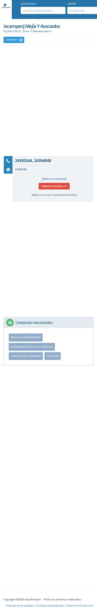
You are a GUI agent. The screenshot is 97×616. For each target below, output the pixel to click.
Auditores (52, 356)
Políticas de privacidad (19, 605)
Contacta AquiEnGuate (50, 605)
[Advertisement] (48, 104)
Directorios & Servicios (79, 605)
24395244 (23, 160)
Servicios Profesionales (26, 337)
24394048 (42, 160)
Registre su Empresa (53, 186)
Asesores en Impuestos (26, 356)
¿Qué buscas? (28, 3)
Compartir (11, 39)
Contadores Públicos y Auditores (32, 346)
